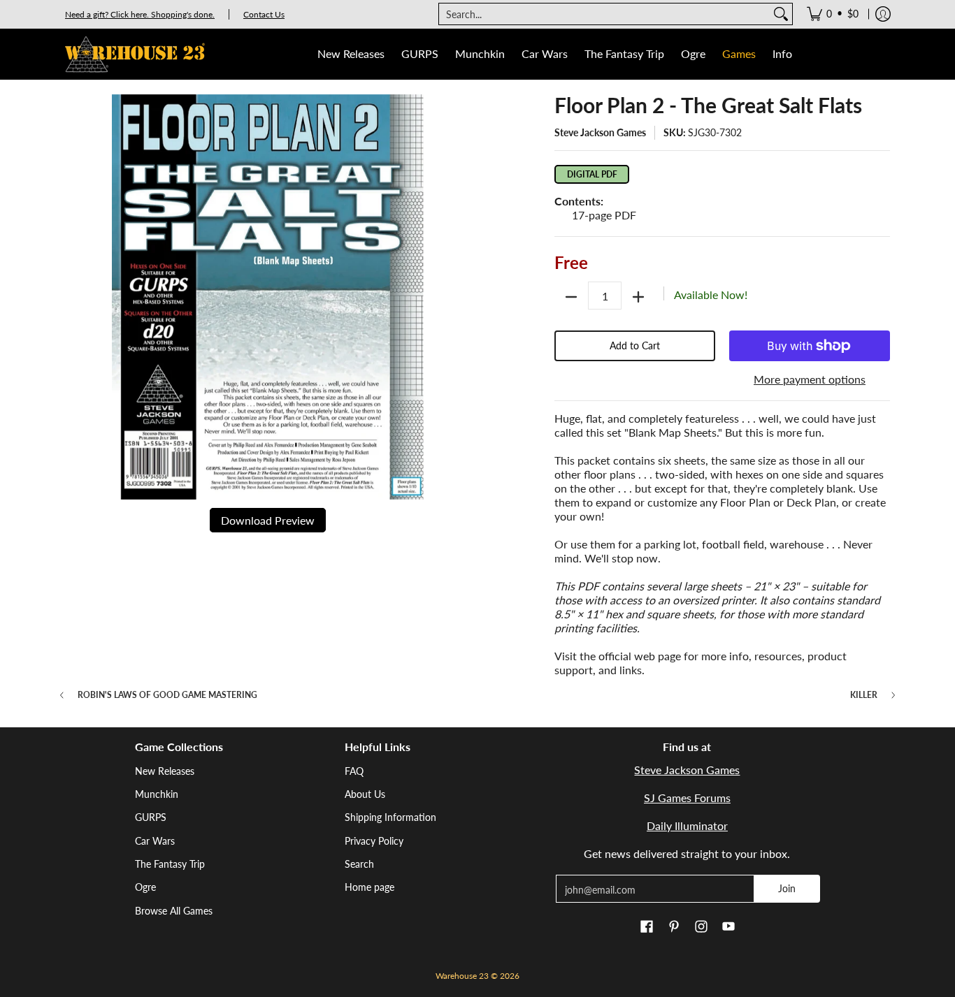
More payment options (810, 379)
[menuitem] (832, 14)
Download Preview (268, 520)
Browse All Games (174, 911)
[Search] (781, 13)
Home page (369, 887)
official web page (639, 655)
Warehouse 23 (462, 975)
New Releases (164, 771)
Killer (863, 695)
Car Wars (155, 841)
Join (787, 888)
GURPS (150, 817)
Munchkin (156, 794)
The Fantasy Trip (170, 864)
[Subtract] (571, 297)
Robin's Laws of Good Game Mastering (167, 695)
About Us (365, 794)
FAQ (354, 771)
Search (359, 864)
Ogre (145, 887)
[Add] (638, 297)
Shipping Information (390, 817)
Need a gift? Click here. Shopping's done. (140, 14)
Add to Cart (635, 345)
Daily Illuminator (687, 825)
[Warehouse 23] (135, 54)
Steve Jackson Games (600, 132)
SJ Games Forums (687, 797)
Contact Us (264, 14)
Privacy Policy (374, 841)
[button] (646, 927)
